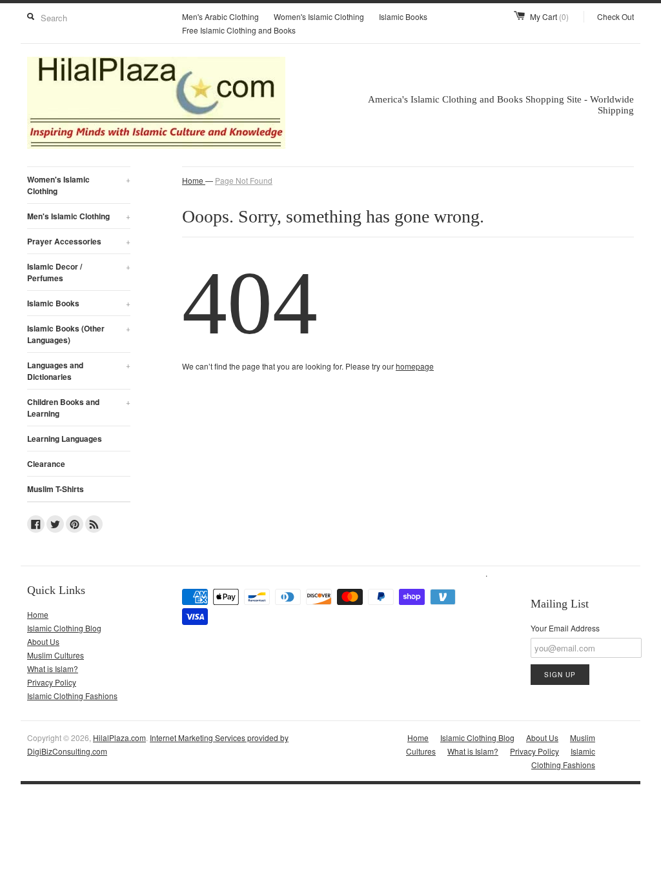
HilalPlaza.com (119, 737)
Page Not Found (243, 180)
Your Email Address (565, 627)
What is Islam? (52, 668)
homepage (415, 366)
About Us (43, 641)
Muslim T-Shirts (55, 489)
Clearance (46, 464)
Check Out (615, 16)
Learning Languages (64, 438)
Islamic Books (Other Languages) (78, 334)
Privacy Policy (51, 682)
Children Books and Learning (78, 407)
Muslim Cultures (55, 654)
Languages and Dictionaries (78, 370)
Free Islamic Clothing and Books (239, 30)
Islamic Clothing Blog (64, 627)
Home (37, 614)
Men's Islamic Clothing (78, 216)
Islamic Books (403, 16)
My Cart (549, 16)
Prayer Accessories (78, 241)
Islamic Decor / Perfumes (78, 272)
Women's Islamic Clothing (319, 16)
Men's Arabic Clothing (220, 16)
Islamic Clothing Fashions (72, 695)
